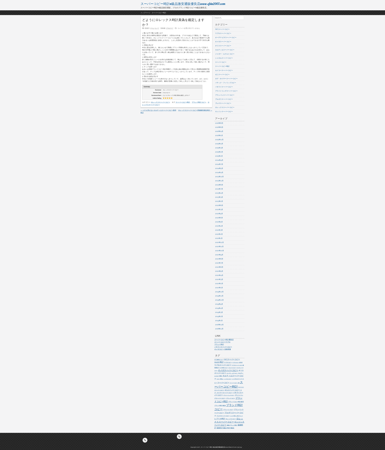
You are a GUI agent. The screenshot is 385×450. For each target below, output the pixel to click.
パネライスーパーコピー (224, 87)
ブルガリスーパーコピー (224, 99)
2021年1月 (219, 238)
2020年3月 (219, 279)
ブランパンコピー (228, 409)
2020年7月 (219, 263)
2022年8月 (219, 205)
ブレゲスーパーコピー (223, 103)
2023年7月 (219, 189)
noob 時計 (219, 362)
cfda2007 (169, 28)
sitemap (239, 447)
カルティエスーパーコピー (224, 50)
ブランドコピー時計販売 (236, 401)
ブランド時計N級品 (220, 405)
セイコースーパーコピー (224, 70)
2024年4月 (219, 172)
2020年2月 (219, 283)
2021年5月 (219, 222)
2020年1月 (219, 288)
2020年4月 (219, 275)
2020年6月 (219, 267)
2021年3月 (219, 230)
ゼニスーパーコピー (222, 74)
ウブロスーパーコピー (223, 33)
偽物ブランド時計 (232, 425)
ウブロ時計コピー (223, 367)
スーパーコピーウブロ (222, 342)
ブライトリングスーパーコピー (226, 91)
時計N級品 (230, 428)
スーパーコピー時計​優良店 (224, 340)
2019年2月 (219, 316)
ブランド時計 (219, 344)
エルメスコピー (232, 367)
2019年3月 (219, 312)
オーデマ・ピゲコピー (232, 373)
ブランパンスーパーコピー (224, 95)
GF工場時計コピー (218, 359)
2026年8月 (219, 123)
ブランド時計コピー (199, 102)
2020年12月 (219, 242)
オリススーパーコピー (223, 46)
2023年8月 (219, 185)
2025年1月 (219, 156)
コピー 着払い (220, 378)
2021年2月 (219, 234)
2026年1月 (219, 135)
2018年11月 (219, 329)
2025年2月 (219, 152)
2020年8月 (219, 259)
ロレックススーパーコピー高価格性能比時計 (195, 110)
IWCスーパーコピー (222, 29)
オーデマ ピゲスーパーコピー (225, 37)
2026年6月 (219, 127)
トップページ (145, 13)
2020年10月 (219, 251)
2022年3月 (219, 209)
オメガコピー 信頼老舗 (222, 349)
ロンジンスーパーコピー (224, 111)
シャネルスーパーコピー (224, 58)
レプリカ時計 (219, 419)
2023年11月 (219, 181)
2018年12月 (219, 325)
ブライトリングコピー (228, 395)
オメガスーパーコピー (223, 42)
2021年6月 (219, 218)
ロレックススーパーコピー (160, 102)
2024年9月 (219, 160)
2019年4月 (219, 308)
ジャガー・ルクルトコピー (224, 54)
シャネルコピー (228, 378)
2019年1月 (219, 321)
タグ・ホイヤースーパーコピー (226, 79)
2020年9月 (219, 255)
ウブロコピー (228, 362)
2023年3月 (219, 197)
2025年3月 (219, 148)
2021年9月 (219, 214)
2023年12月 (219, 177)
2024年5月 (219, 168)
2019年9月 (219, 304)
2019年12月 (219, 292)
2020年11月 (219, 246)
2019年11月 (219, 296)
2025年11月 (219, 140)
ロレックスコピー (231, 419)
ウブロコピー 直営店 (237, 362)
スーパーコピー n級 (235, 382)
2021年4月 (219, 226)
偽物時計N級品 (222, 428)
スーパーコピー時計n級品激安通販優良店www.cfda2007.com (183, 4)
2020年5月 (219, 271)
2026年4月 (219, 131)
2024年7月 (219, 164)
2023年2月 (219, 201)
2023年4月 (219, 193)
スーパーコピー (220, 62)
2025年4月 (219, 144)
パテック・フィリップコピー (225, 83)
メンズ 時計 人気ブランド (236, 415)
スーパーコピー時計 (159, 13)
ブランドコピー (230, 398)
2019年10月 (219, 300)
